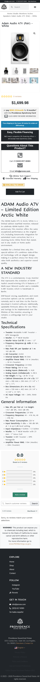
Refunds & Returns (20, 657)
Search (35, 503)
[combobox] (21, 7)
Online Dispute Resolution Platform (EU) (20, 670)
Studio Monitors (20, 14)
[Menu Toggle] (35, 7)
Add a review (20, 495)
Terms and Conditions (20, 661)
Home (9, 14)
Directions (19, 643)
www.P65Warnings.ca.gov (20, 544)
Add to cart (20, 192)
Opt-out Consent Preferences (20, 666)
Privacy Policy (20, 652)
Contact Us (29, 643)
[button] (34, 33)
